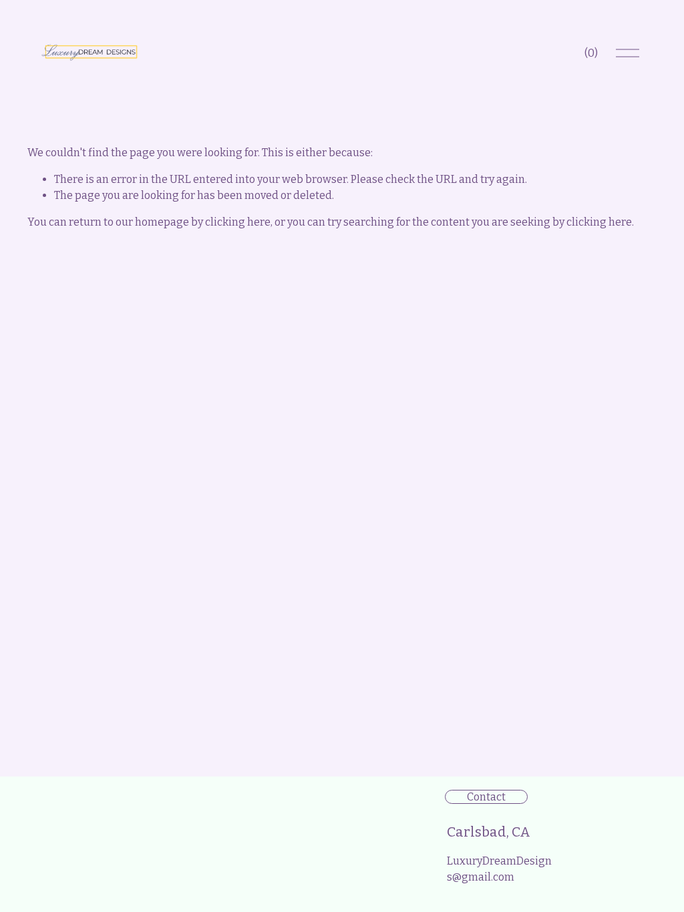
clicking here (238, 222)
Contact (486, 796)
